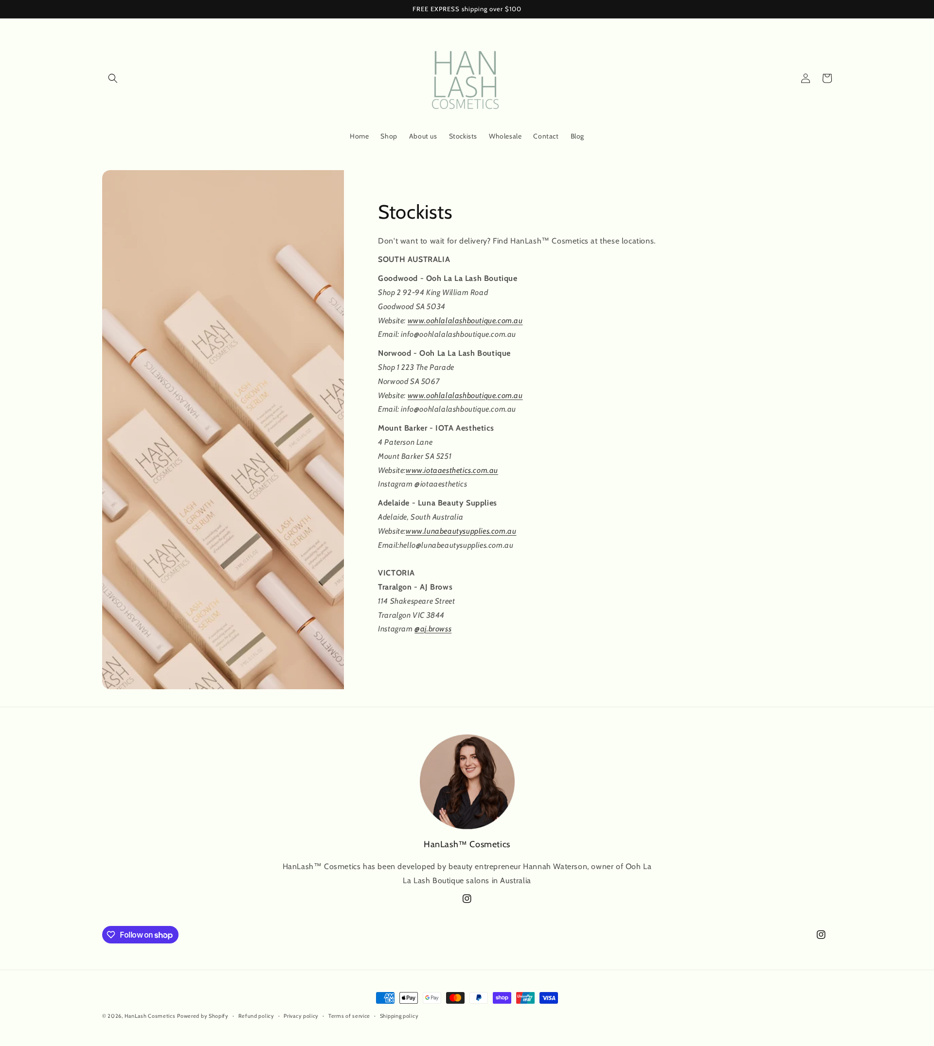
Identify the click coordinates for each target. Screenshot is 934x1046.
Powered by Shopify (203, 1015)
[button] (113, 78)
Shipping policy (399, 1015)
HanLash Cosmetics (150, 1015)
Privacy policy (301, 1015)
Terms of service (349, 1015)
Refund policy (256, 1015)
